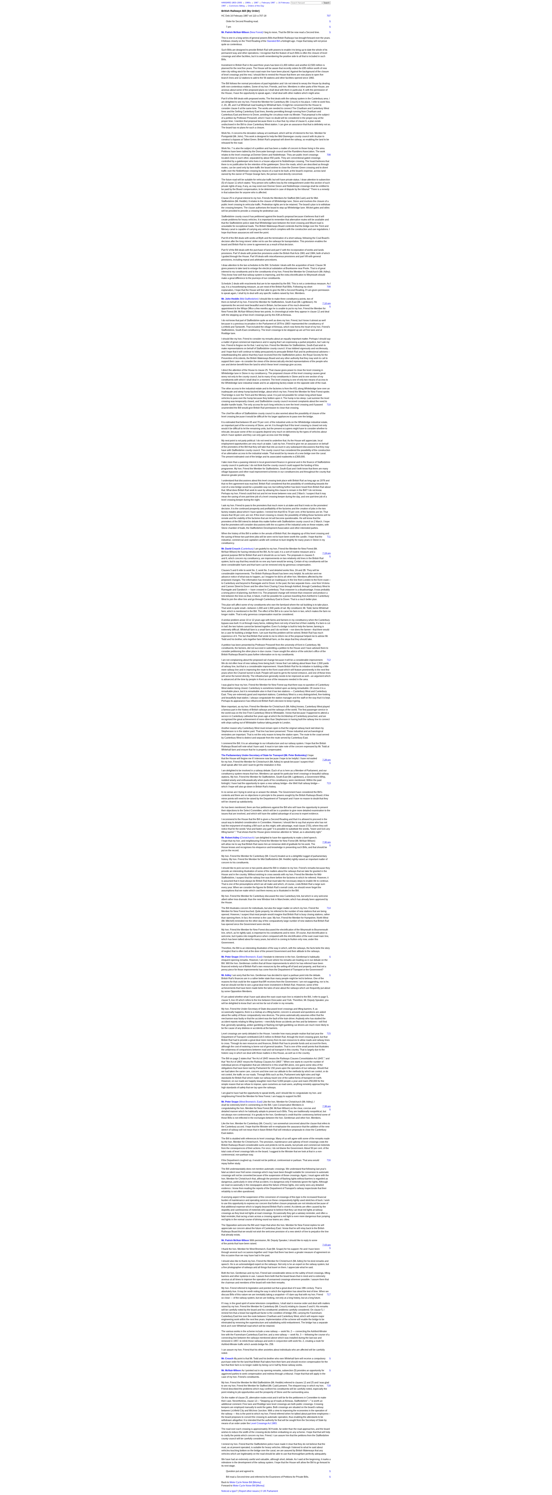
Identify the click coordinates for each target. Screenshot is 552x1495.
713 (329, 783)
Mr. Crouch (227, 1358)
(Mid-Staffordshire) (249, 299)
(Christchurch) (247, 837)
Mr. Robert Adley (230, 837)
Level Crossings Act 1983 (264, 1423)
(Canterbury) (247, 548)
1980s (248, 3)
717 (329, 1294)
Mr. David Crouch (230, 548)
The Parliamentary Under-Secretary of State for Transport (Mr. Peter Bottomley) (264, 755)
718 (329, 1385)
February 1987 (269, 3)
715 (329, 1033)
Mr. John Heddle (230, 299)
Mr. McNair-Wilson (231, 1370)
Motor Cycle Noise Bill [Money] (245, 1482)
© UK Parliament (269, 1491)
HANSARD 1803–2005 (231, 3)
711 (329, 537)
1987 (256, 3)
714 (329, 908)
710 (329, 404)
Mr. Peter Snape (229, 957)
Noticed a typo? (229, 1491)
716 (329, 1160)
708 (329, 155)
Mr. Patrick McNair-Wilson (235, 32)
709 (329, 287)
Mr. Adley (226, 975)
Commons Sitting (237, 6)
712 (329, 660)
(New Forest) (256, 32)
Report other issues (249, 1491)
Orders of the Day (256, 6)
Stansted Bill (273, 41)
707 (329, 16)
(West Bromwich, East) (250, 957)
